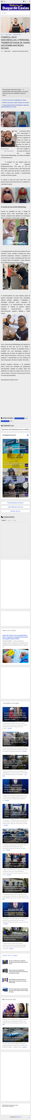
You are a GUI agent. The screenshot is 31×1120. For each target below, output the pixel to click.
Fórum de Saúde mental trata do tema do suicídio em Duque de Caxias (15, 463)
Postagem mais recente (15, 502)
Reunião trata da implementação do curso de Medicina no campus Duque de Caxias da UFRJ (15, 448)
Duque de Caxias (8, 34)
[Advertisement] (15, 70)
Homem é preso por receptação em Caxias (14, 100)
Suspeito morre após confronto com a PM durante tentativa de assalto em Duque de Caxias (15, 864)
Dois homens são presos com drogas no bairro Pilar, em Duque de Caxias (14, 937)
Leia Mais (9, 728)
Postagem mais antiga (15, 507)
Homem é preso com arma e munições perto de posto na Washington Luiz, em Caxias (14, 913)
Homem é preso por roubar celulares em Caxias (15, 102)
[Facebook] (2, 1)
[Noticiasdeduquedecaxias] (7, 1)
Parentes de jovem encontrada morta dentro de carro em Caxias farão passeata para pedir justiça (15, 477)
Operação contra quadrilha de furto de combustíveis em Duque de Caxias (15, 493)
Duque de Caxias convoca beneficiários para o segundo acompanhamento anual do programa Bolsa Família (15, 637)
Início (2, 34)
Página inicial (15, 511)
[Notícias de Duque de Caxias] (15, 9)
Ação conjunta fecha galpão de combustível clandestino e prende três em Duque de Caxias (15, 839)
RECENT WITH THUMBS (10, 955)
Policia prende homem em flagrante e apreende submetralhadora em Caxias (15, 106)
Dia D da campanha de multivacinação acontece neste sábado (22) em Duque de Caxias (18, 990)
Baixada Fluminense (17, 34)
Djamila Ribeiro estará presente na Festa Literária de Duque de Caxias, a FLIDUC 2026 (18, 981)
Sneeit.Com (18, 1117)
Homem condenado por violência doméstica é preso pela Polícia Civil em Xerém (18, 962)
